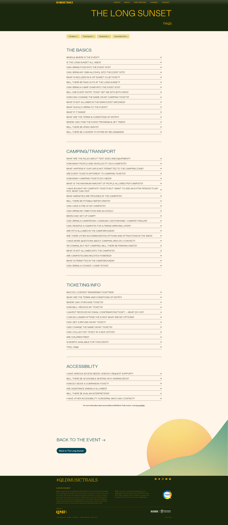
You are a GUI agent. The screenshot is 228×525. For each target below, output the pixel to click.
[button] (71, 450)
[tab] (114, 57)
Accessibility (140, 405)
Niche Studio (168, 517)
